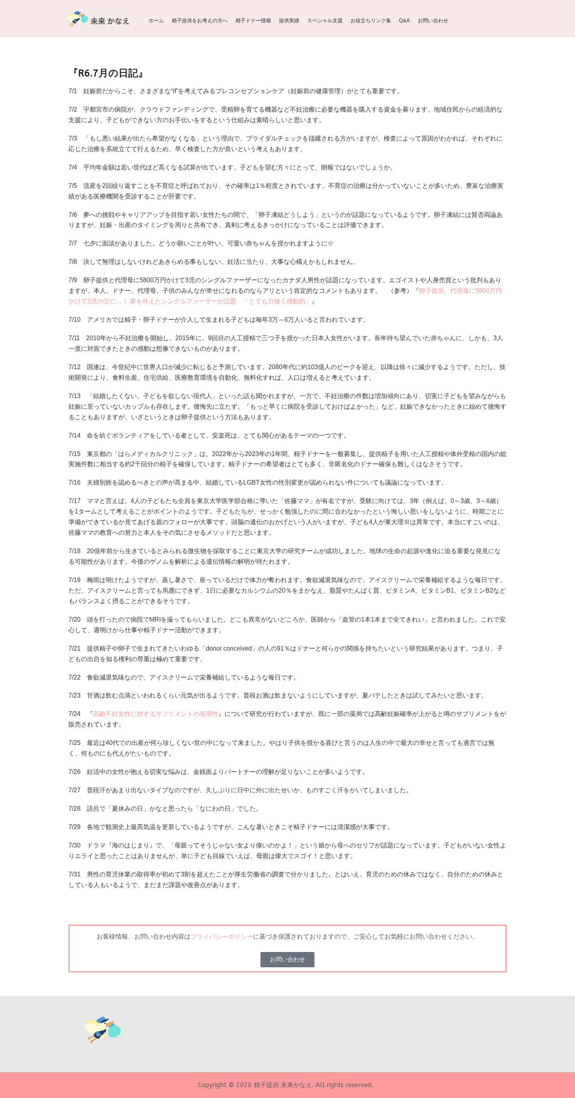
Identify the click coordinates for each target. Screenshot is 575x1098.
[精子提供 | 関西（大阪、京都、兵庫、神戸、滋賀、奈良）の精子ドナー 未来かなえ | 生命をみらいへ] (100, 18)
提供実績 (289, 20)
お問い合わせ (433, 20)
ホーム (156, 20)
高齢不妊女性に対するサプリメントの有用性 (155, 713)
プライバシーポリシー (221, 936)
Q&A (404, 20)
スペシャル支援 (325, 20)
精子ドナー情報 (253, 20)
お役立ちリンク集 (370, 20)
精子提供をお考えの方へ (200, 20)
